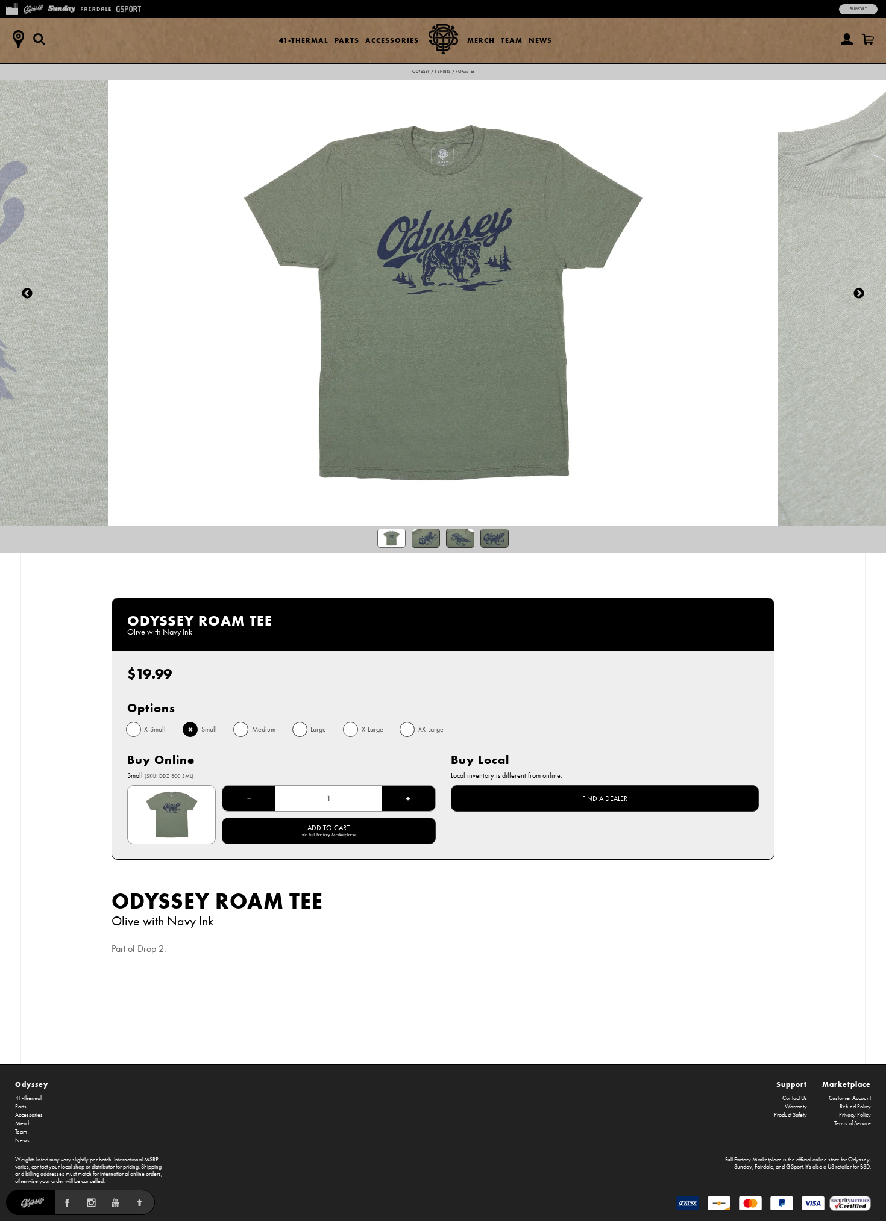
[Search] (39, 39)
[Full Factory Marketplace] (11, 7)
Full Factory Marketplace (753, 1159)
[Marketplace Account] (847, 39)
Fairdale (764, 1166)
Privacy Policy (855, 1115)
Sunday (743, 1166)
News (540, 40)
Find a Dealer (604, 798)
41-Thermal (303, 40)
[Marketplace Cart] (868, 39)
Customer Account (850, 1098)
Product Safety (790, 1115)
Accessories (392, 40)
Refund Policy (855, 1106)
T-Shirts (443, 71)
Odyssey (421, 71)
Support (858, 9)
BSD (865, 1166)
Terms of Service (852, 1123)
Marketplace (846, 1084)
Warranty (796, 1106)
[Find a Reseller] (18, 39)
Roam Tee (465, 71)
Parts (347, 40)
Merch (481, 40)
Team (512, 40)
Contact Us (794, 1098)
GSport (794, 1166)
